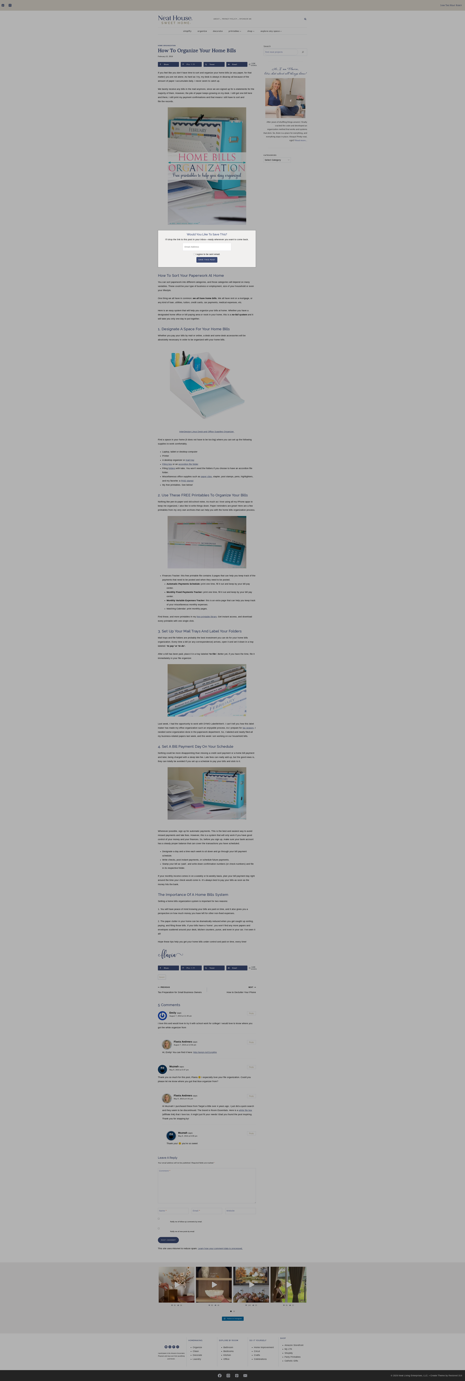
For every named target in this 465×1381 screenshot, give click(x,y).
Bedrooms (228, 1351)
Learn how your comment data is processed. (220, 1248)
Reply (251, 1013)
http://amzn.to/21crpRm (205, 1052)
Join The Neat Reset (451, 5)
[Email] (245, 1375)
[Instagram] (10, 5)
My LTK (288, 1349)
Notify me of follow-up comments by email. (186, 1222)
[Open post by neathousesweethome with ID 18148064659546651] (214, 1285)
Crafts (257, 1355)
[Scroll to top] (459, 1371)
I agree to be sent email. (208, 254)
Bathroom (228, 1347)
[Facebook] (219, 1375)
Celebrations (260, 1359)
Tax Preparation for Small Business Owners (180, 990)
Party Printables (293, 1357)
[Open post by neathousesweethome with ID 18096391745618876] (251, 1285)
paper (162, 977)
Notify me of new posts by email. (182, 1231)
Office (226, 1359)
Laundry (197, 1359)
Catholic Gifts (291, 1361)
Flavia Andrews (183, 1041)
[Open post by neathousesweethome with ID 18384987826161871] (288, 1285)
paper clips (206, 476)
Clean (196, 1351)
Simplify (187, 31)
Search (267, 46)
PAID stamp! (187, 481)
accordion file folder (188, 464)
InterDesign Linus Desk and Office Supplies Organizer (206, 431)
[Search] (302, 52)
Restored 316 (455, 1375)
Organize (202, 31)
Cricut (257, 1351)
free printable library (207, 616)
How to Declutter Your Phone (241, 990)
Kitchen (227, 1355)
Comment (164, 1171)
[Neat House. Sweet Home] (175, 19)
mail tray (190, 460)
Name (163, 1211)
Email (196, 1211)
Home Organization (167, 45)
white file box (245, 1110)
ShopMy (289, 1353)
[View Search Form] (305, 19)
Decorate (218, 31)
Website (230, 1211)
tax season (248, 728)
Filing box (167, 464)
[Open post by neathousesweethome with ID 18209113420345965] (176, 1285)
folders (171, 468)
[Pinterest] (3, 5)
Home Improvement (264, 1347)
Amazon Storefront (294, 1345)
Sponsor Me (245, 19)
